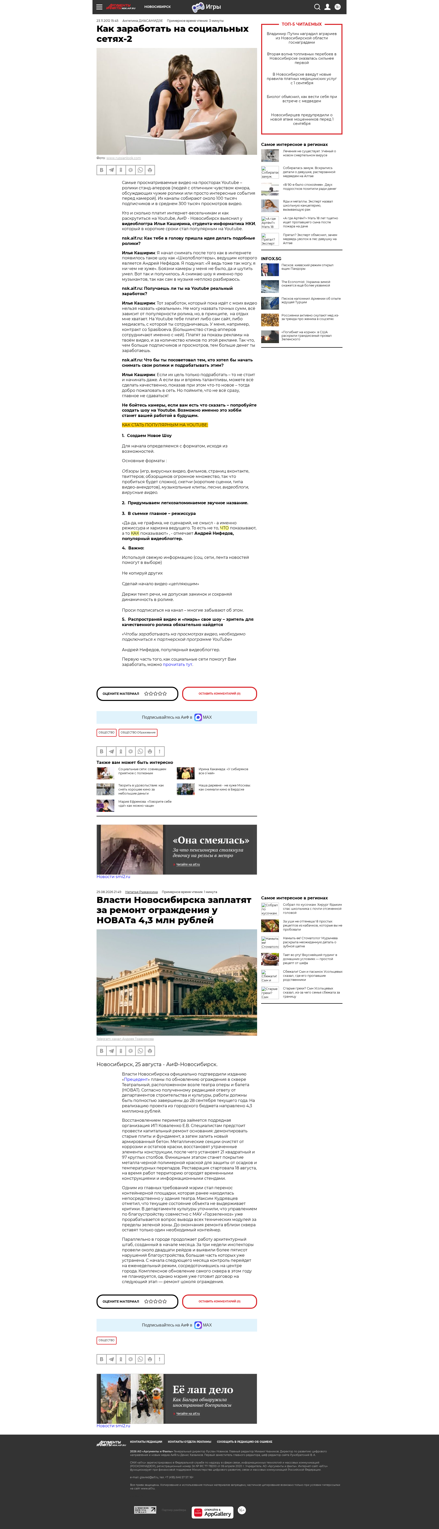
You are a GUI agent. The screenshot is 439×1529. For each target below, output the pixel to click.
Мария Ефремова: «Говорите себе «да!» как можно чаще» (144, 804)
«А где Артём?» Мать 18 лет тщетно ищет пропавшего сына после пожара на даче (310, 222)
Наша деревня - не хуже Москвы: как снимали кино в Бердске (225, 787)
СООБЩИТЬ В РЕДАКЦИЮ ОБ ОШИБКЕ (244, 1441)
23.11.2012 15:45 (107, 21)
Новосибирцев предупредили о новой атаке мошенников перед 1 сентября (302, 119)
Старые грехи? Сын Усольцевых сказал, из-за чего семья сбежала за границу (311, 992)
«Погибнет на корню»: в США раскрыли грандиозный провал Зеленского (306, 335)
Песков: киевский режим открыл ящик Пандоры (307, 267)
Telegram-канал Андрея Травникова (125, 1039)
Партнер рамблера (174, 1509)
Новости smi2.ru (113, 876)
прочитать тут (177, 664)
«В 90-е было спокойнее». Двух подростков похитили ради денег (310, 187)
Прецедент (136, 1079)
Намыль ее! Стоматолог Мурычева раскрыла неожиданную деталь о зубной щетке (310, 942)
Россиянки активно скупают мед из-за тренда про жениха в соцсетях (310, 317)
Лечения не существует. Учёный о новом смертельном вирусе (309, 153)
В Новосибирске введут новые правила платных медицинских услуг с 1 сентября (302, 78)
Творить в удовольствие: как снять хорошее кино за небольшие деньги (141, 789)
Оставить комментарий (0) (220, 693)
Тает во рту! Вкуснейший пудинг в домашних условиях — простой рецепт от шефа (310, 959)
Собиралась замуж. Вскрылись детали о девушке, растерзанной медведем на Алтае (309, 172)
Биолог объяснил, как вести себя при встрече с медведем (302, 99)
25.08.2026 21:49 (109, 892)
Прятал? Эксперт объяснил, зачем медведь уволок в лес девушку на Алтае (310, 239)
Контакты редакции (146, 1441)
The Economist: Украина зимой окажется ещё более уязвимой (305, 283)
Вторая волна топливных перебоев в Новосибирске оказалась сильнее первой (302, 58)
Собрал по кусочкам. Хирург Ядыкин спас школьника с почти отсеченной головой (312, 909)
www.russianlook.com (123, 158)
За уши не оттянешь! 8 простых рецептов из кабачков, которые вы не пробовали (312, 925)
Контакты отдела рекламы (189, 1441)
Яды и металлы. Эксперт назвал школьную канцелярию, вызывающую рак (308, 205)
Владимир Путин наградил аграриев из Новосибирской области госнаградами (302, 38)
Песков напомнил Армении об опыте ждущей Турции (311, 300)
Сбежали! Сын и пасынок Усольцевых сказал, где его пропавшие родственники (312, 976)
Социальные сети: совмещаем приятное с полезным (142, 771)
